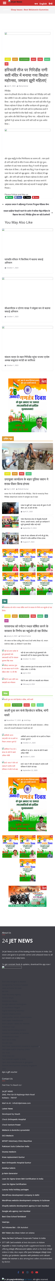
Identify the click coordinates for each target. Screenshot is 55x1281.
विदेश (33, 705)
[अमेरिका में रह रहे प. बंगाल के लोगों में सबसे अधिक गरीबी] (10, 753)
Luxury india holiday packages (15, 1189)
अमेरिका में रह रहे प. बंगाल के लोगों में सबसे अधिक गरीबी (34, 751)
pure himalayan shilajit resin (39, 1252)
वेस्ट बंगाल (40, 705)
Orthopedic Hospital (17, 1119)
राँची (6, 64)
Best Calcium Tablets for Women (16, 1023)
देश (46, 616)
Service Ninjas (8, 998)
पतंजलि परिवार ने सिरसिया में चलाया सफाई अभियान (24, 261)
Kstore (42, 1242)
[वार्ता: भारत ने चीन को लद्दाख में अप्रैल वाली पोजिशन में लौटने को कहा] (10, 767)
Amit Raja (27, 720)
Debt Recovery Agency (11, 994)
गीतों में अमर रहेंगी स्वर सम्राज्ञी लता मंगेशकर (35, 680)
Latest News (7, 1108)
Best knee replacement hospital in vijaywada (20, 1046)
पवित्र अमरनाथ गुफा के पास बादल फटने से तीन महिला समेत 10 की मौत (36, 668)
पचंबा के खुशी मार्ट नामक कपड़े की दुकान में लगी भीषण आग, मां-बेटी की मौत (36, 506)
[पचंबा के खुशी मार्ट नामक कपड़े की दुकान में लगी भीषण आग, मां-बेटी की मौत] (10, 508)
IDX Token (6, 1233)
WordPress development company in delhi (20, 1195)
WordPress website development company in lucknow (26, 1200)
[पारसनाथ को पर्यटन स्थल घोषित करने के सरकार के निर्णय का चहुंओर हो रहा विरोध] (27, 609)
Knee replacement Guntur (13, 1157)
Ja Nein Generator (10, 1173)
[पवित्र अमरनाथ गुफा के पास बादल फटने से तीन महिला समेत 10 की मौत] (10, 670)
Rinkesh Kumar (23, 489)
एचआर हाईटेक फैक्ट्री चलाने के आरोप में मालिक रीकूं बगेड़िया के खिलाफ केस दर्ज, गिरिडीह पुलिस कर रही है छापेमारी (27, 212)
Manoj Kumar (23, 86)
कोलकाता (27, 705)
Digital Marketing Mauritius (13, 1010)
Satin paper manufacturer (12, 1020)
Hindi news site (8, 1056)
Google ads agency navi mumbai (16, 1211)
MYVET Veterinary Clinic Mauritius (17, 1141)
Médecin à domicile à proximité (16, 1130)
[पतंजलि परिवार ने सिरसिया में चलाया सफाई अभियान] (27, 230)
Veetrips (5, 1222)
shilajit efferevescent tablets (20, 1249)
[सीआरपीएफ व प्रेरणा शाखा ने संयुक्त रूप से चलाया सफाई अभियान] (27, 279)
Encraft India (7, 1043)
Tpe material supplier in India (14, 1059)
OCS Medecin (8, 1135)
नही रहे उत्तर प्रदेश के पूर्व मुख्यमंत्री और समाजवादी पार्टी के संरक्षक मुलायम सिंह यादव (34, 653)
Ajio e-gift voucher (9, 1072)
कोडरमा (33, 59)
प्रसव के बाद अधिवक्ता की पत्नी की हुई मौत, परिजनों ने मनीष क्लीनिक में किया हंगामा (35, 536)
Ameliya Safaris (8, 1168)
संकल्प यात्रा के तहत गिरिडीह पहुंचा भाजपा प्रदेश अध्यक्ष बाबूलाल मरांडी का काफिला (27, 358)
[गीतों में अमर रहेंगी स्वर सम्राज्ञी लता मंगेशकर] (10, 682)
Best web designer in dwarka (14, 981)
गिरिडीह (40, 59)
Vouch (17, 1114)
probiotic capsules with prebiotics (26, 1255)
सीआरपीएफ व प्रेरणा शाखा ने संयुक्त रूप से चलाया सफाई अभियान (27, 309)
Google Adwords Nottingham (14, 1004)
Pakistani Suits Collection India (15, 1146)
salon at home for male (12, 988)
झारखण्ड (47, 59)
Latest (8, 59)
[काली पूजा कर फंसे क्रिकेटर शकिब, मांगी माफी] (27, 699)
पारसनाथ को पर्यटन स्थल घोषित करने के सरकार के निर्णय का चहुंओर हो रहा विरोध (26, 628)
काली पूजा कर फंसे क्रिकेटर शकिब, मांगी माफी (26, 712)
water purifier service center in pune (17, 1017)
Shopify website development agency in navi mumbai (25, 1206)
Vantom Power (14, 1125)
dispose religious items (11, 1014)
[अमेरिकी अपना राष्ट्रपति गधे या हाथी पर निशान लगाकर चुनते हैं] (10, 740)
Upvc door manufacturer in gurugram (17, 1062)
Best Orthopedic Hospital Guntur (16, 1162)
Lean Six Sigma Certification (14, 1184)
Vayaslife (5, 1246)
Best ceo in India (9, 1039)
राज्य (6, 621)
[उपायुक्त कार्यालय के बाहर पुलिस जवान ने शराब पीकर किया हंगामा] (27, 456)
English (43, 3)
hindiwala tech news (10, 1036)
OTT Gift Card (8, 1242)
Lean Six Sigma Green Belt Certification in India (22, 1179)
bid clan (5, 991)
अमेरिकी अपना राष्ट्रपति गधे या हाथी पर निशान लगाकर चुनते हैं (35, 737)
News (15, 59)
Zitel (4, 1069)
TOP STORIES (24, 59)
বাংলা (36, 3)
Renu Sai (6, 1238)
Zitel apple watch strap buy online (16, 1049)
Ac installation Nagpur (11, 1007)
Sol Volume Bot (8, 1227)
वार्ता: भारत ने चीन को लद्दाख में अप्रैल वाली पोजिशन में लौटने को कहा (34, 765)
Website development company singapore (19, 1065)
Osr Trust (6, 1052)
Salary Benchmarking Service (14, 1030)
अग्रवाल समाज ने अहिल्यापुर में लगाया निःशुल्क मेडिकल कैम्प (27, 204)
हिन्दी (50, 3)
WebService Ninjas (9, 1001)
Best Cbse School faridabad (14, 1216)
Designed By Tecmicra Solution (15, 985)
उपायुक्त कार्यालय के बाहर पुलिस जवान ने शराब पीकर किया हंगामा (26, 481)
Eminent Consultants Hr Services (15, 1033)
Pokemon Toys (8, 1027)
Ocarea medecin (9, 1152)
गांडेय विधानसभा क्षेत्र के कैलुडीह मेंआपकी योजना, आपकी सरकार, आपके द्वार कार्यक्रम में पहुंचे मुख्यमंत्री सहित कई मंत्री (35, 522)
